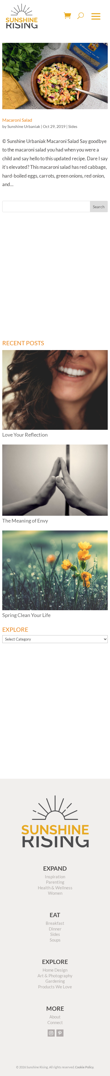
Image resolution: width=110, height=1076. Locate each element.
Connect (55, 1022)
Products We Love (55, 986)
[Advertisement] (55, 276)
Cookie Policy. (84, 1067)
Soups (55, 939)
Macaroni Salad (17, 120)
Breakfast (55, 923)
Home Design (55, 969)
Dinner (55, 928)
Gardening (55, 981)
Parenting (55, 882)
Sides (72, 126)
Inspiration (55, 876)
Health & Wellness (55, 887)
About (55, 1016)
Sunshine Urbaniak (23, 126)
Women (55, 893)
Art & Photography (55, 975)
